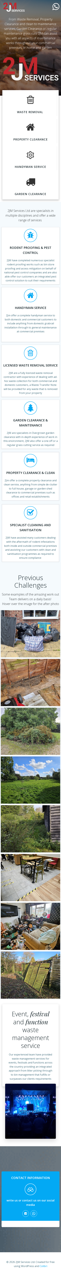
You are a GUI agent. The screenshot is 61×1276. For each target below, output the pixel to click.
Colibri (43, 1266)
